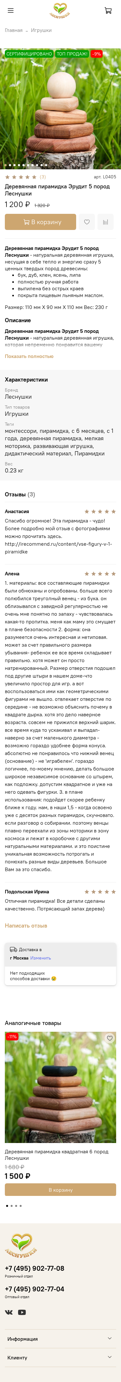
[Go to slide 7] (32, 165)
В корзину (61, 1189)
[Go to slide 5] (23, 165)
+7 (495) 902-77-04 (34, 1289)
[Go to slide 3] (14, 165)
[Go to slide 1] (5, 165)
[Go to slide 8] (37, 165)
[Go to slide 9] (41, 165)
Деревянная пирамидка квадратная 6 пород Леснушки (56, 1154)
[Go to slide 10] (46, 165)
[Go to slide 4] (19, 165)
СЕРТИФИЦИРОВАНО (29, 54)
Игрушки (41, 30)
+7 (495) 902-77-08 (34, 1268)
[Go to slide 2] (10, 165)
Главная (14, 30)
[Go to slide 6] (28, 165)
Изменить (40, 958)
